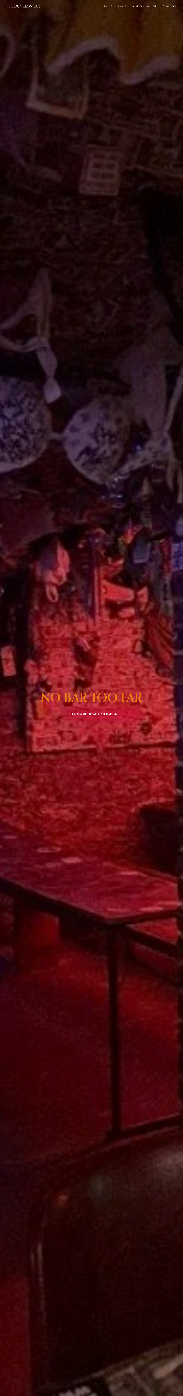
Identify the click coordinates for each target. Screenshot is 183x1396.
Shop (113, 6)
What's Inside (145, 6)
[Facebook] (163, 6)
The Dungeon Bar (23, 6)
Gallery (156, 6)
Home (106, 6)
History (120, 6)
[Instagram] (167, 6)
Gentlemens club (131, 6)
